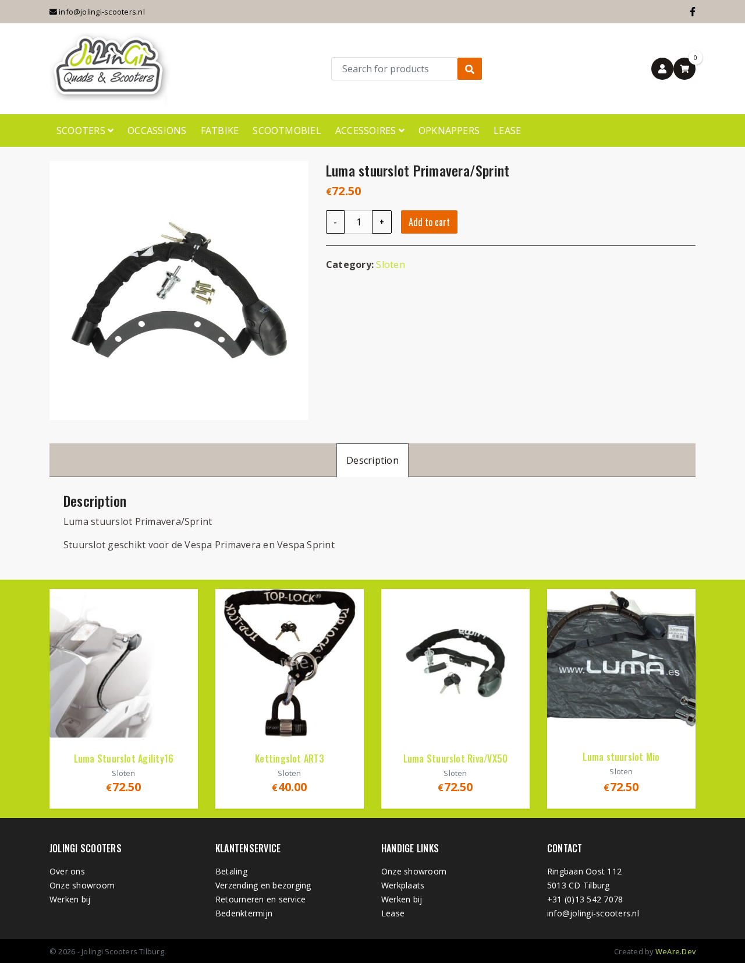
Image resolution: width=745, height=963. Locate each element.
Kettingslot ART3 (289, 759)
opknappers (449, 130)
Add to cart (429, 222)
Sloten (390, 264)
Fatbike (220, 130)
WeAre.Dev (675, 951)
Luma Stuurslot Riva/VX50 (455, 759)
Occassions (156, 130)
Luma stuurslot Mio (621, 757)
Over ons (67, 871)
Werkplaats (402, 885)
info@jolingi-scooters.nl (101, 11)
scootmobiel (287, 130)
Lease (507, 130)
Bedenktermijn (243, 913)
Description (372, 460)
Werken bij (69, 899)
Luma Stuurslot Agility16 (124, 759)
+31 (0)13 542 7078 (585, 899)
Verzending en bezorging (263, 885)
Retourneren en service (260, 899)
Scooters (82, 130)
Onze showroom (82, 885)
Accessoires (367, 130)
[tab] (372, 460)
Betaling (231, 871)
